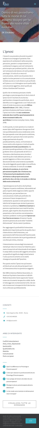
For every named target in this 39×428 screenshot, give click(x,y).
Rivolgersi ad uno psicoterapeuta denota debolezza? (19, 386)
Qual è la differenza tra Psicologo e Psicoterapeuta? (17, 368)
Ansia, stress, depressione (11, 344)
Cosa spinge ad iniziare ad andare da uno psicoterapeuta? (19, 380)
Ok (30, 421)
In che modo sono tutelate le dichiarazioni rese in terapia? (20, 392)
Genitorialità (7, 346)
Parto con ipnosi (8, 356)
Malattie (6, 351)
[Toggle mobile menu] (35, 4)
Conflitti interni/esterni (11, 341)
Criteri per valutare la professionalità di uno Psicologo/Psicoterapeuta (20, 374)
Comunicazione (8, 354)
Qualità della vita (8, 349)
